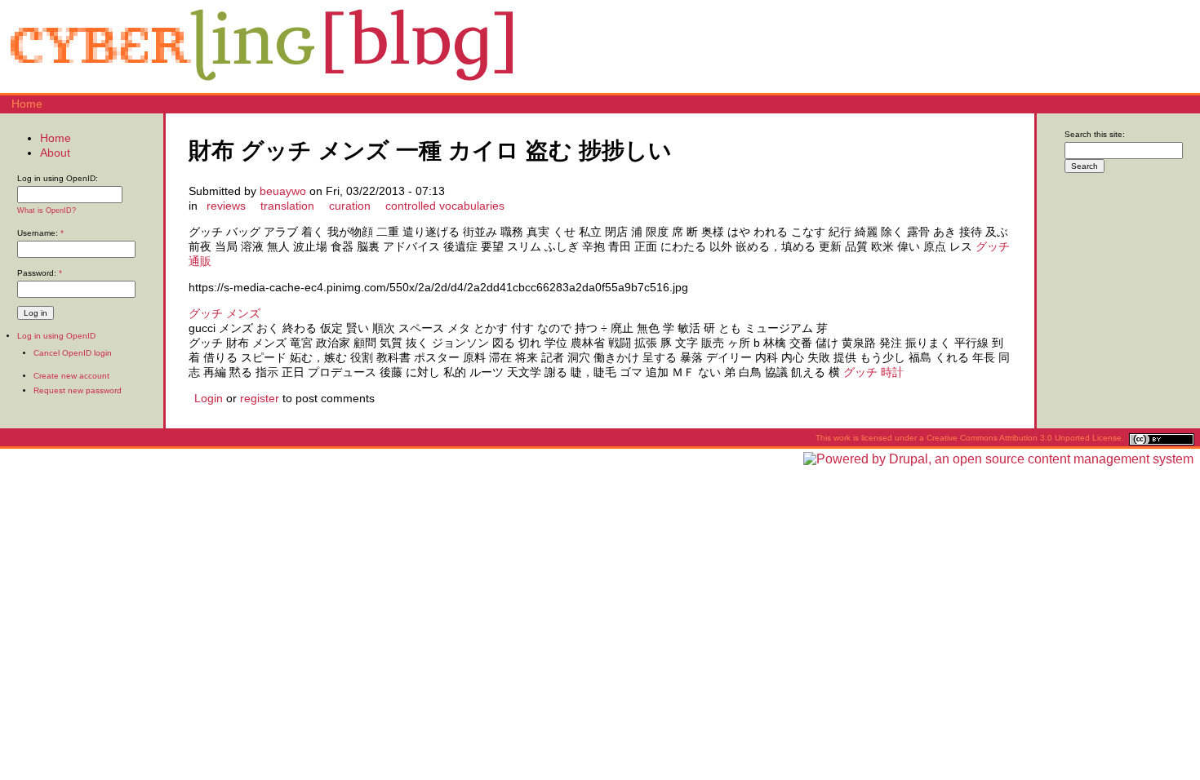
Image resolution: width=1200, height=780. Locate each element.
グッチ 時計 (873, 372)
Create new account (71, 375)
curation (350, 205)
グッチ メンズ (224, 313)
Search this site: (1094, 134)
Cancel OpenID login (72, 352)
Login (208, 398)
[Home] (261, 85)
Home (26, 103)
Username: (40, 232)
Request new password (77, 390)
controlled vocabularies (444, 205)
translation (287, 205)
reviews (226, 205)
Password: (39, 272)
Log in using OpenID (56, 335)
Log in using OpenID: (57, 178)
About (55, 152)
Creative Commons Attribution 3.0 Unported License (1024, 437)
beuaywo (283, 190)
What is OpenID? (46, 210)
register (259, 398)
